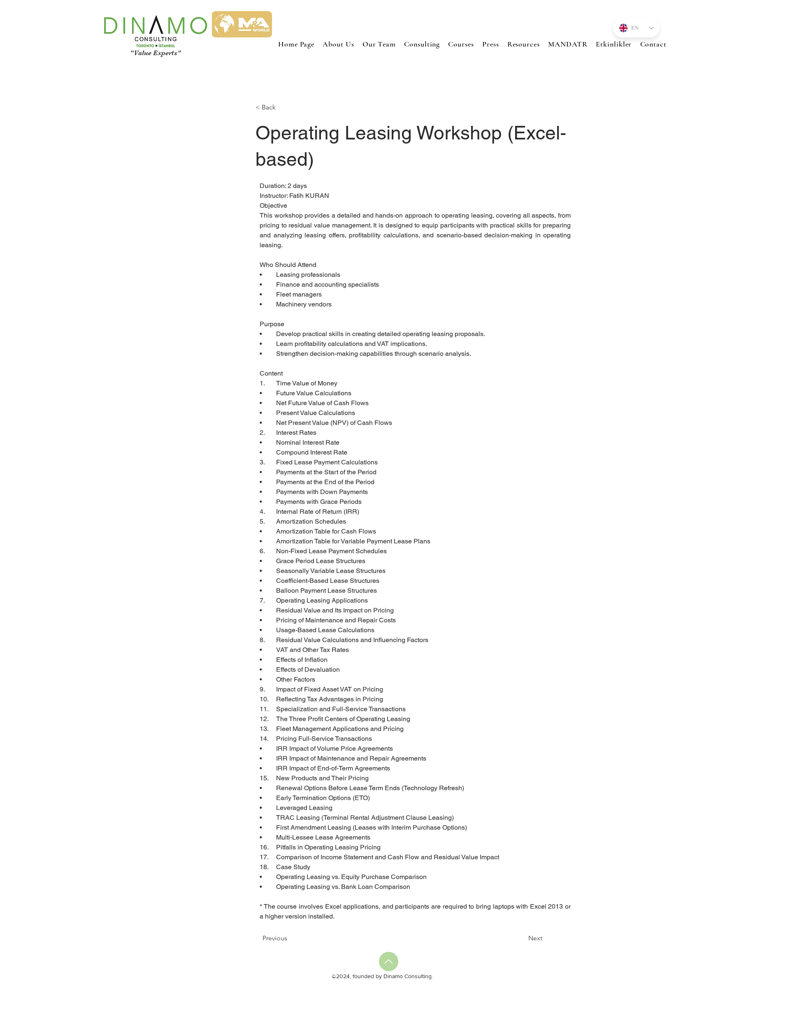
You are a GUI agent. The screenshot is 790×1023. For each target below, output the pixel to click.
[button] (461, 44)
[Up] (388, 961)
